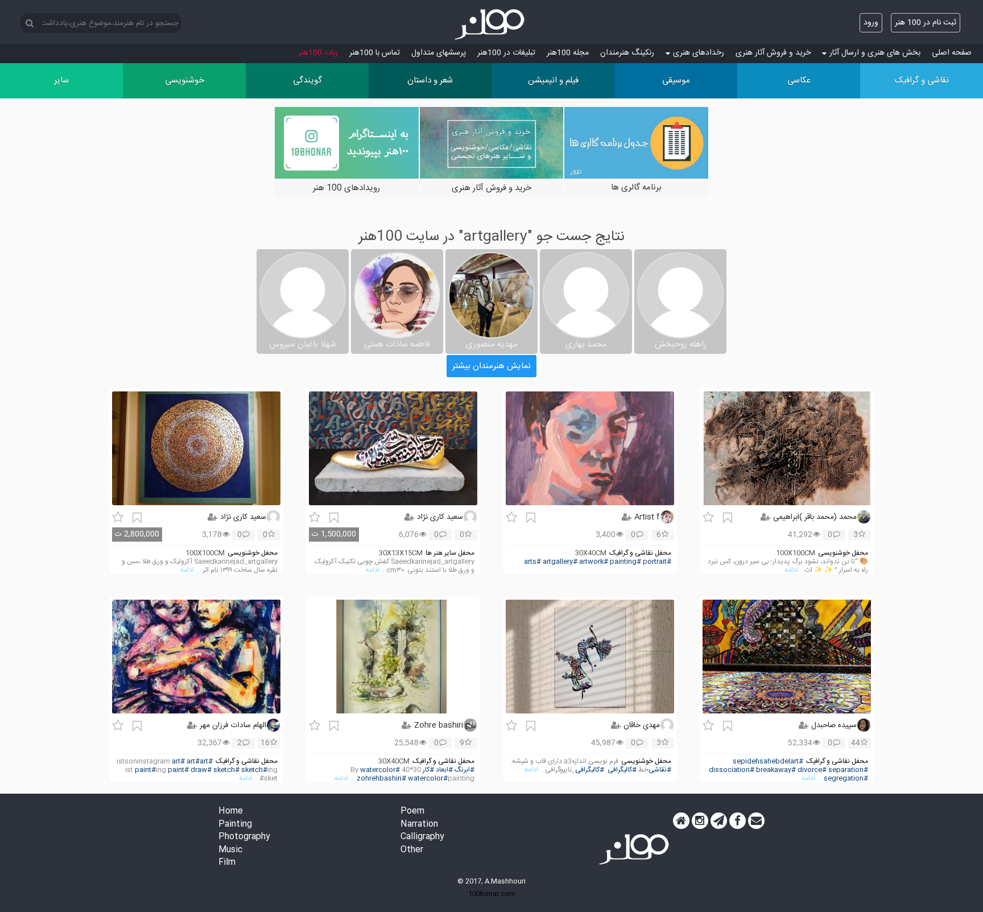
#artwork (593, 562)
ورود (871, 23)
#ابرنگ (464, 770)
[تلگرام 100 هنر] (719, 821)
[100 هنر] (491, 24)
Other (411, 850)
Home (230, 811)
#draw (201, 770)
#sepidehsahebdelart (768, 761)
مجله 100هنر (568, 53)
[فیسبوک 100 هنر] (737, 821)
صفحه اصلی (952, 53)
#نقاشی (660, 770)
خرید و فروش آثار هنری (773, 53)
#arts (532, 562)
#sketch (226, 770)
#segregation (846, 778)
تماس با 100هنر (374, 53)
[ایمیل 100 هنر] (756, 821)
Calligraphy (422, 837)
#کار (428, 770)
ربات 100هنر (318, 53)
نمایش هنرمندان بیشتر (491, 366)
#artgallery (560, 562)
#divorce (812, 770)
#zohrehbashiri (381, 778)
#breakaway (776, 770)
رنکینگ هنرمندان (627, 53)
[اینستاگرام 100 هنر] (700, 821)
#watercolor (380, 770)
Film (227, 862)
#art (206, 761)
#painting (625, 562)
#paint (145, 770)
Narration (419, 824)
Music (230, 850)
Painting (235, 824)
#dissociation (731, 770)
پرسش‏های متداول (438, 53)
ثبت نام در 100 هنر (925, 23)
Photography (244, 837)
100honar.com (491, 894)
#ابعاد (444, 770)
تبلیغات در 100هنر (506, 53)
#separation (848, 770)
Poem (412, 811)
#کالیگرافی (622, 770)
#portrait (657, 562)
